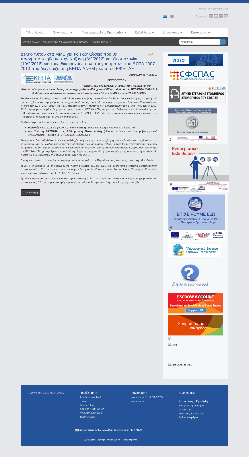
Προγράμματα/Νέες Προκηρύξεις (102, 32)
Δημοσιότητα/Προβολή (193, 401)
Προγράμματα (138, 392)
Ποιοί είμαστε (61, 32)
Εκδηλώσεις (143, 32)
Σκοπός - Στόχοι (88, 405)
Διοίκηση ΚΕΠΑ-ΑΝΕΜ (92, 409)
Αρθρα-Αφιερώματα (189, 417)
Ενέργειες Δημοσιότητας (75, 41)
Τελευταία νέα (35, 32)
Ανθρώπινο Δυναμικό (91, 413)
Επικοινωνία (199, 32)
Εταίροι (83, 401)
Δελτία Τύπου (100, 41)
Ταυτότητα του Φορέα (91, 397)
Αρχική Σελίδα (31, 41)
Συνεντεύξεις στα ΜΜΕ (191, 413)
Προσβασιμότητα (129, 440)
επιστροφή (31, 192)
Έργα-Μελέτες (87, 416)
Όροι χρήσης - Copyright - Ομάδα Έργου (102, 440)
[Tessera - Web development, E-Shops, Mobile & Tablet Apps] (207, 431)
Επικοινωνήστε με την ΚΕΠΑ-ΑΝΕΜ (126, 430)
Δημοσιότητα (171, 32)
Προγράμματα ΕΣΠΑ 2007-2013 (146, 397)
